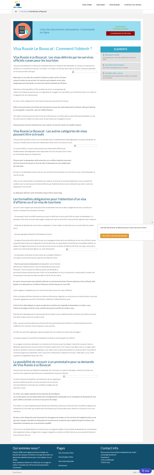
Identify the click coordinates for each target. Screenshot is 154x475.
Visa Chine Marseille (66, 461)
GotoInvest (62, 465)
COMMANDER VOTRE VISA (120, 33)
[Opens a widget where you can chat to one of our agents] (145, 471)
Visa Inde (100, 5)
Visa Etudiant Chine (65, 457)
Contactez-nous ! (133, 5)
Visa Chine (87, 5)
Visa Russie (114, 5)
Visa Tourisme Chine (66, 453)
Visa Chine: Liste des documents (114, 236)
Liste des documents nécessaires (59, 29)
